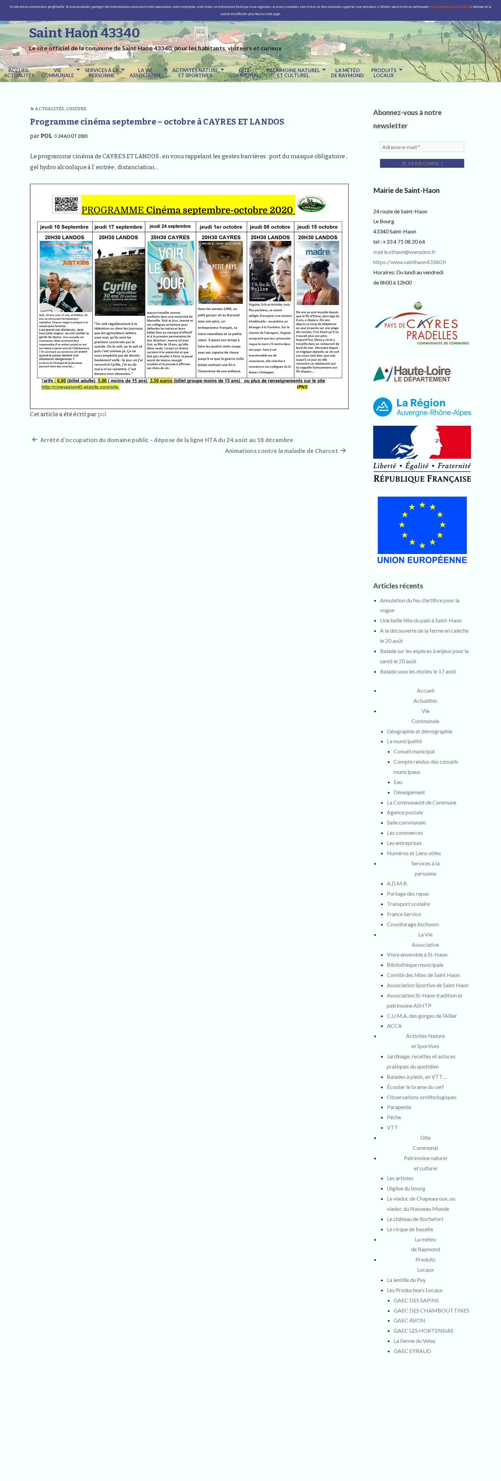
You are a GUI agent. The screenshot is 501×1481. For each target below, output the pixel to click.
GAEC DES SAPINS (416, 1300)
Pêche (394, 1117)
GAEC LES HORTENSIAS (423, 1330)
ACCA (394, 1025)
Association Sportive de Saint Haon (428, 985)
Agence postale (405, 812)
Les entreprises (404, 843)
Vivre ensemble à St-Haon (417, 954)
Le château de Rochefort (415, 1219)
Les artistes (400, 1178)
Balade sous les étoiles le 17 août (418, 671)
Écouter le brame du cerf (415, 1087)
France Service (404, 914)
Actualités (49, 108)
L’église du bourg (406, 1188)
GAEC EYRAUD (412, 1351)
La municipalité (404, 741)
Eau (398, 782)
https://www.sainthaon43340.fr (410, 262)
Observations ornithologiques (422, 1097)
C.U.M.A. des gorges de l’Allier (422, 1015)
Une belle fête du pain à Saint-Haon (421, 620)
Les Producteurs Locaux (414, 1290)
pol (46, 136)
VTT (392, 1127)
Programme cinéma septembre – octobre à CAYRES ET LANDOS (157, 122)
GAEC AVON (409, 1320)
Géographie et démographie (419, 731)
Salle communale (406, 822)
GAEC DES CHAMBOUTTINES (431, 1310)
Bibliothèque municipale (415, 964)
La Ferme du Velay (415, 1340)
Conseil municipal (414, 751)
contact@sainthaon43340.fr (449, 7)
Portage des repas (408, 893)
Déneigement (409, 792)
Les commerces (405, 832)
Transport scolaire (408, 903)
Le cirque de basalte (410, 1229)
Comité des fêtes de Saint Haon (423, 975)
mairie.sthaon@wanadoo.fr (404, 251)
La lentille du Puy (406, 1279)
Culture (76, 108)
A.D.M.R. (397, 883)
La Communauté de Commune (421, 802)
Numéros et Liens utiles (414, 853)
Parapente (399, 1107)
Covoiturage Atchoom (413, 924)
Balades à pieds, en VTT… (417, 1076)
